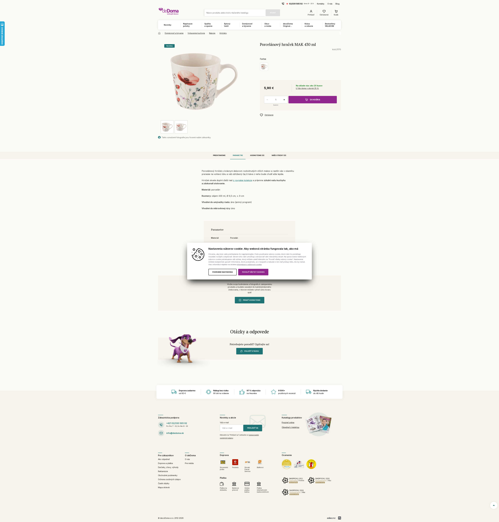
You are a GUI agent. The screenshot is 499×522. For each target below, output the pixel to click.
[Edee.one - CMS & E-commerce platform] (331, 518)
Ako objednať (164, 459)
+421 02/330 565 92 (176, 423)
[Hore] (493, 505)
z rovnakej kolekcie (242, 180)
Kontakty (320, 4)
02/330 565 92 (296, 4)
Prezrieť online (288, 422)
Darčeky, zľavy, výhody (168, 467)
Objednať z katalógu (290, 427)
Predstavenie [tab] (219, 155)
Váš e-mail (224, 422)
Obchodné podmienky (167, 475)
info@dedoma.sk (175, 433)
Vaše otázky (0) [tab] (279, 155)
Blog (337, 4)
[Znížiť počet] (266, 99)
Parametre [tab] (238, 155)
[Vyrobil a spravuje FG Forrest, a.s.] (339, 518)
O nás (329, 4)
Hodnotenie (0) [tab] (257, 155)
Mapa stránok (164, 487)
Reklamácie (163, 471)
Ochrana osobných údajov (169, 479)
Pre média (189, 463)
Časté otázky (163, 483)
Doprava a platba (165, 463)
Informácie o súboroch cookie (249, 264)
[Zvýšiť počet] (284, 99)
